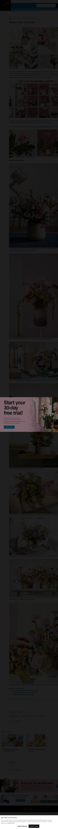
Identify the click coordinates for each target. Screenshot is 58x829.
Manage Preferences (22, 826)
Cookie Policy (11, 823)
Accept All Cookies (33, 826)
